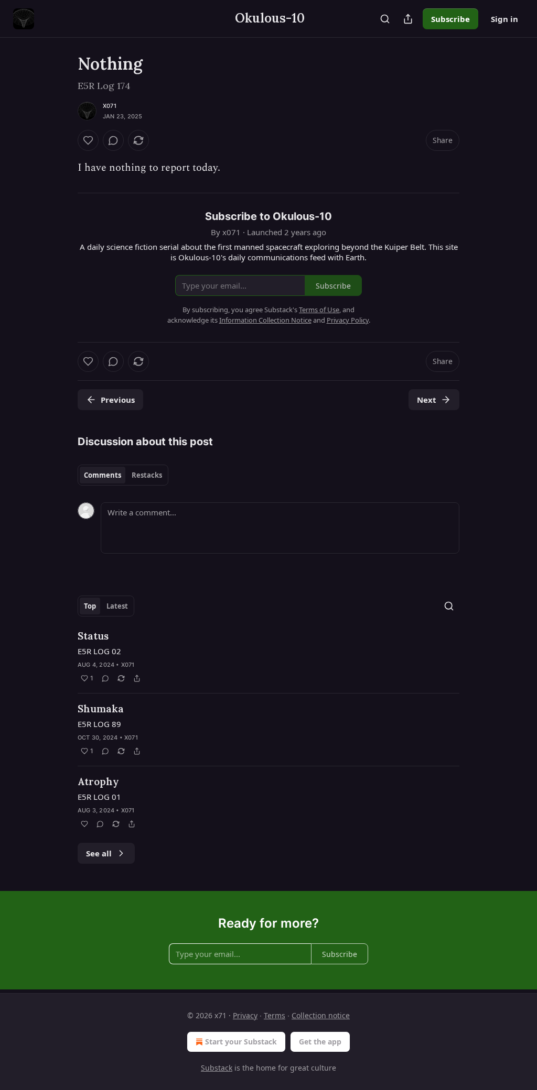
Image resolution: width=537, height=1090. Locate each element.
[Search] (384, 18)
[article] (268, 657)
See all (99, 853)
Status (93, 636)
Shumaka (101, 708)
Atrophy (98, 781)
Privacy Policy (348, 320)
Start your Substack (241, 1042)
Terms (274, 1015)
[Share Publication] (408, 18)
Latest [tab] (117, 606)
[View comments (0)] (113, 140)
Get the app (320, 1042)
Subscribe (450, 19)
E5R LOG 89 (99, 724)
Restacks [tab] (147, 475)
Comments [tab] (102, 475)
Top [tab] (90, 606)
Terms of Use (319, 309)
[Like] (88, 140)
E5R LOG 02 (99, 651)
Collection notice (321, 1015)
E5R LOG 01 (99, 796)
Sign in (504, 19)
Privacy (245, 1015)
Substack (216, 1068)
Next (426, 399)
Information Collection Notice (265, 320)
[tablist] (123, 475)
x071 (109, 105)
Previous (118, 399)
